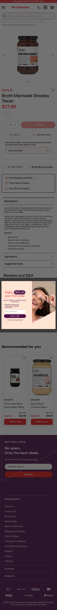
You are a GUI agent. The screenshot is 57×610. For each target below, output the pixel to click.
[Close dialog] (53, 283)
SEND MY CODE (15, 316)
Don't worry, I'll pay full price (15, 320)
